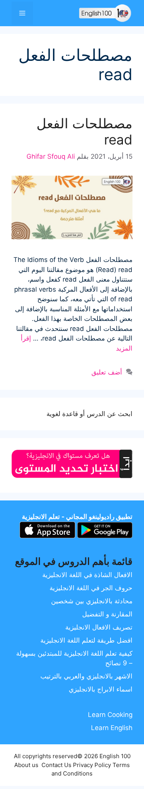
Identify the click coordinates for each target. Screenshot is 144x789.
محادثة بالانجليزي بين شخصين (91, 601)
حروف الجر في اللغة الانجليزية (91, 588)
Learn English (111, 728)
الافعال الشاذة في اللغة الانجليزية (87, 575)
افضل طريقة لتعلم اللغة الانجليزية (86, 640)
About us (26, 765)
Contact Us (56, 765)
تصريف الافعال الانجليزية (98, 627)
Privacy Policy (92, 765)
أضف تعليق (106, 372)
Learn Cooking (110, 714)
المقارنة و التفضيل (107, 614)
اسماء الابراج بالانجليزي (100, 689)
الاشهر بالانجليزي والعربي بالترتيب (86, 676)
